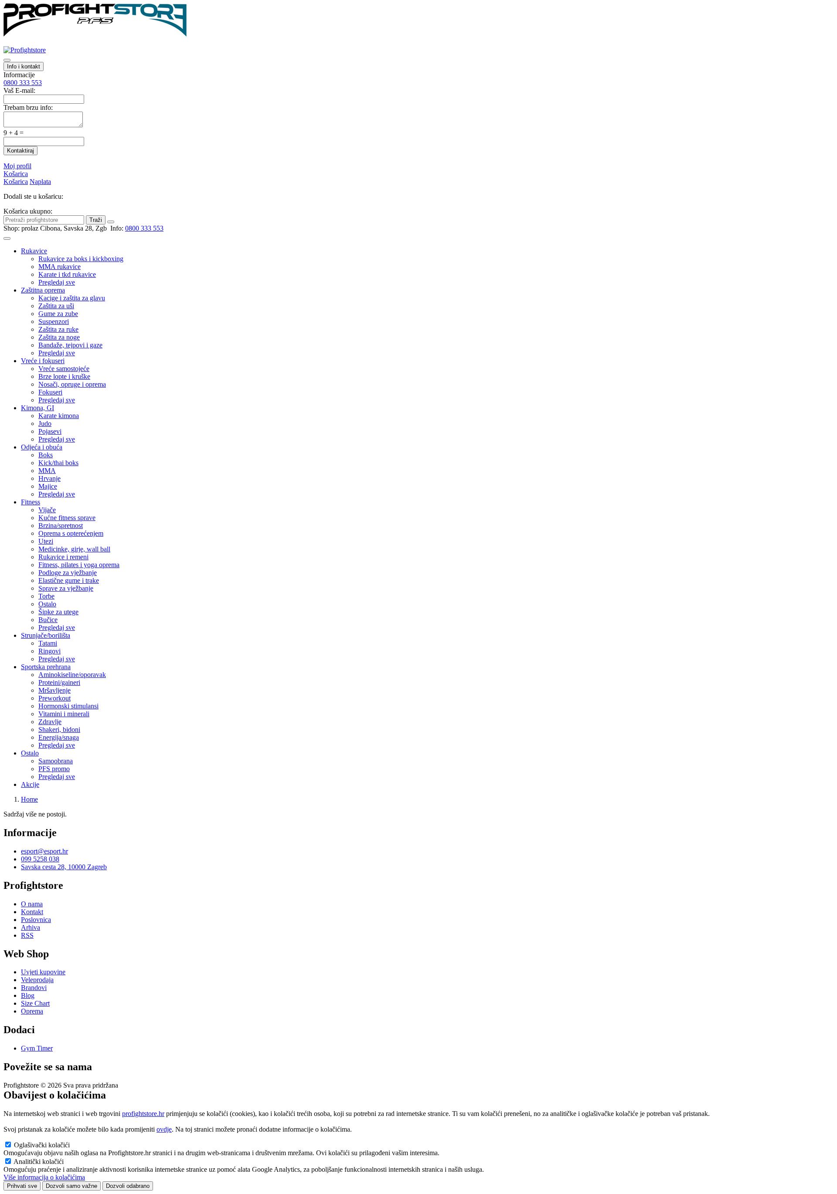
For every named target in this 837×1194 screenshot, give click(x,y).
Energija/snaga (58, 737)
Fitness (30, 502)
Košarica (15, 173)
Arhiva (30, 927)
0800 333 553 (22, 82)
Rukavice (34, 251)
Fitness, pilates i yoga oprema (78, 564)
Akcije (30, 784)
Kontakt (32, 911)
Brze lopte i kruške (64, 376)
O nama (32, 904)
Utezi (45, 541)
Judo (44, 423)
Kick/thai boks (58, 462)
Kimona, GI (37, 408)
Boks (45, 455)
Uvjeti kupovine (43, 972)
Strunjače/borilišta (45, 635)
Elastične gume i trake (68, 580)
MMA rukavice (59, 266)
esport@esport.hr (44, 851)
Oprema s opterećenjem (70, 533)
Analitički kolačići (39, 1161)
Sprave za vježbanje (65, 588)
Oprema (32, 1011)
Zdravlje (49, 721)
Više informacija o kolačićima (44, 1177)
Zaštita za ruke (58, 329)
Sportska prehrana (46, 666)
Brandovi (34, 987)
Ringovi (49, 651)
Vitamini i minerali (63, 714)
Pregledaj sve (56, 282)
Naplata (40, 181)
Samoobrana (55, 761)
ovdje (164, 1129)
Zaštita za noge (59, 337)
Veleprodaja (37, 979)
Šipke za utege (58, 612)
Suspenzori (53, 321)
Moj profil (17, 166)
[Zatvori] (110, 222)
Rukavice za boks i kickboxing (80, 258)
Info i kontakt (23, 66)
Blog (27, 995)
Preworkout (54, 698)
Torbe (46, 596)
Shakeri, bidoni (59, 729)
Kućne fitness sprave (66, 517)
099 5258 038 (40, 859)
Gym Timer (37, 1048)
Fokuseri (50, 392)
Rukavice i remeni (63, 557)
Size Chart (35, 1003)
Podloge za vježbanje (67, 572)
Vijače (47, 510)
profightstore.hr (143, 1113)
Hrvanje (49, 478)
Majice (47, 486)
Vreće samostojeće (63, 368)
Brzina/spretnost (60, 525)
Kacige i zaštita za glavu (71, 298)
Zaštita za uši (56, 306)
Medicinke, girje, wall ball (74, 549)
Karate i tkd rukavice (67, 274)
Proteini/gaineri (59, 682)
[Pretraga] (6, 60)
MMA (47, 470)
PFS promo (54, 768)
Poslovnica (36, 919)
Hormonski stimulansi (68, 706)
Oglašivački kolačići (42, 1145)
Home (29, 799)
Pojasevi (49, 431)
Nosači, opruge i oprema (72, 384)
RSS (27, 935)
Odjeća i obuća (41, 447)
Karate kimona (58, 415)
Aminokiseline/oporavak (72, 674)
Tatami (47, 643)
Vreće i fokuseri (43, 360)
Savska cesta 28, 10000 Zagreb (64, 867)
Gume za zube (58, 313)
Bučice (48, 619)
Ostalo (47, 604)
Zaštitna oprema (43, 290)
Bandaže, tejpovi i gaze (70, 345)
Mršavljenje (54, 690)
